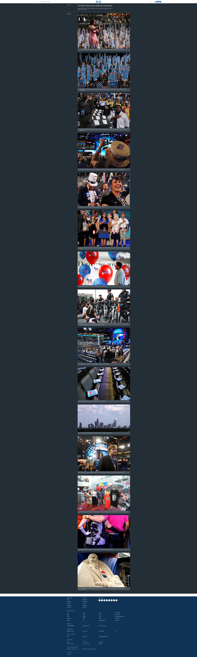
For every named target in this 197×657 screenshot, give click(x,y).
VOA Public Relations (70, 643)
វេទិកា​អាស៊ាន (84, 607)
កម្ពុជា (67, 612)
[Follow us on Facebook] (99, 600)
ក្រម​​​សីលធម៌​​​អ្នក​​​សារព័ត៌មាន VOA (103, 636)
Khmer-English (117, 618)
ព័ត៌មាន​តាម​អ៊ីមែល (101, 631)
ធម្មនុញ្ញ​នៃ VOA (85, 636)
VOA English (85, 641)
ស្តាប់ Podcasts (85, 631)
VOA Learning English (102, 625)
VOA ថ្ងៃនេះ (68, 603)
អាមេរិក (68, 616)
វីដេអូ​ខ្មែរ (68, 599)
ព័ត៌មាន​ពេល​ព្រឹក (85, 599)
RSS (115, 631)
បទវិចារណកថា (117, 620)
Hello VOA (84, 603)
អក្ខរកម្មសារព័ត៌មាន (117, 612)
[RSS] (112, 600)
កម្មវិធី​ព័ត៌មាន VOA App (70, 631)
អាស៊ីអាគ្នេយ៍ (68, 620)
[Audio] (150, 2)
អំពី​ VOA (68, 636)
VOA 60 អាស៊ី (69, 607)
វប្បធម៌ (100, 616)
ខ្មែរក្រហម (100, 618)
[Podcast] (114, 600)
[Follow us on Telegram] (109, 600)
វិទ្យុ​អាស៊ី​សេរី (100, 643)
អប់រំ (83, 620)
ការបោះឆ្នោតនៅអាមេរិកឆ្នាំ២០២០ (119, 616)
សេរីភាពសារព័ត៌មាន (117, 614)
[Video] (153, 2)
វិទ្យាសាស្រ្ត (100, 614)
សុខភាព (84, 618)
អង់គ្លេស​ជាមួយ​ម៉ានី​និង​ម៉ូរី (70, 625)
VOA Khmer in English (45, 1)
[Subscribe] (116, 600)
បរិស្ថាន (100, 612)
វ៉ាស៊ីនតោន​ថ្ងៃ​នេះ (69, 601)
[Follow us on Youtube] (104, 600)
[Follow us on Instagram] (107, 600)
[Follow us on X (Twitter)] (102, 600)
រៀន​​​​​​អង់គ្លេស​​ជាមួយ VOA (86, 625)
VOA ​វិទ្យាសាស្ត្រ (69, 605)
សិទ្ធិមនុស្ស (84, 616)
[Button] (69, 14)
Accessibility (101, 641)
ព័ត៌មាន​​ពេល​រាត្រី (85, 601)
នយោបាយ (84, 612)
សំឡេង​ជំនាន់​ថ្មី (85, 605)
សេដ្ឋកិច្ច (84, 614)
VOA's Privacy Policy (86, 643)
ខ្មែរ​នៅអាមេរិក (69, 618)
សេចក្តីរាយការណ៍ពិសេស (102, 620)
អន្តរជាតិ (68, 614)
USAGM (68, 641)
